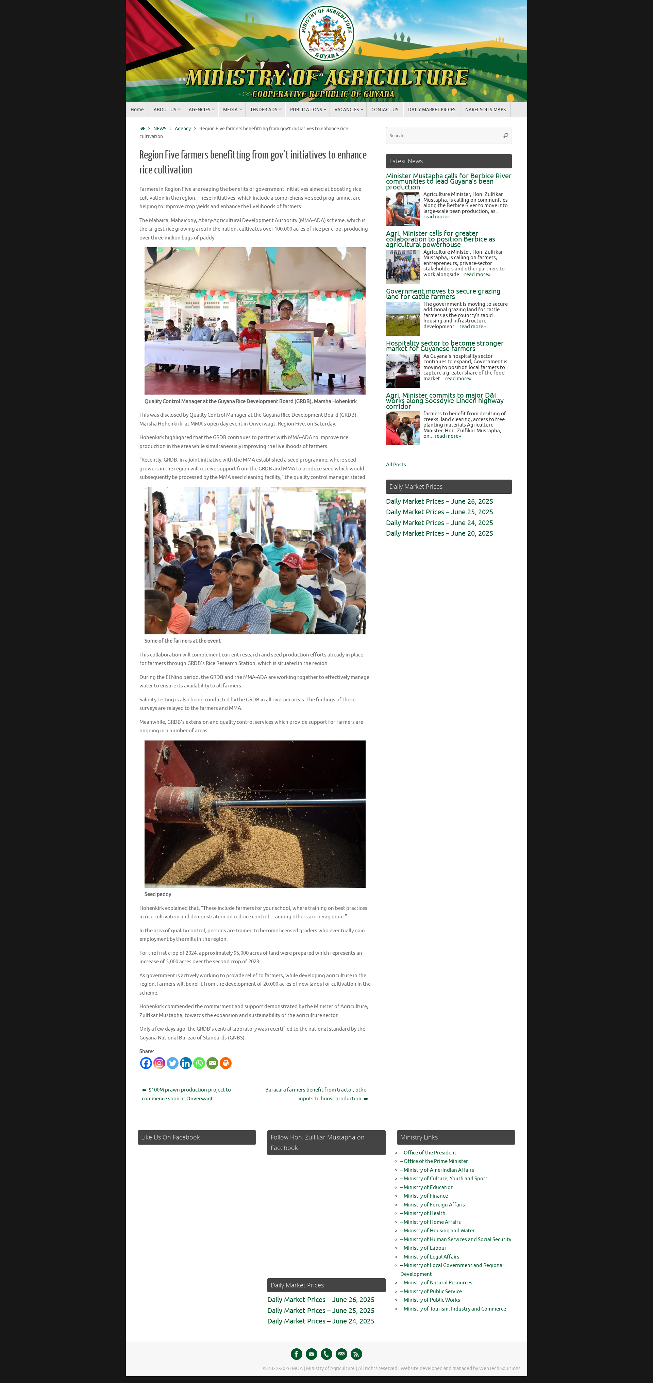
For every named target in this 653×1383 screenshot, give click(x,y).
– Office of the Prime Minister (434, 1161)
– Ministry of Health (423, 1213)
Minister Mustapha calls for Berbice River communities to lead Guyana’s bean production (449, 181)
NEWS (159, 129)
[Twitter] (173, 1063)
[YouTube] (311, 1354)
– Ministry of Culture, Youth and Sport (443, 1179)
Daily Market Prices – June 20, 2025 (439, 533)
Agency (183, 129)
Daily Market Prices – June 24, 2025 (439, 523)
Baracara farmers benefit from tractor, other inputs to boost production (316, 1094)
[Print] (226, 1063)
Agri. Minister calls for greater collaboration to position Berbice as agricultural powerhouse (440, 239)
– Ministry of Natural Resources (436, 1283)
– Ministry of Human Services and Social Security (455, 1239)
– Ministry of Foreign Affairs (432, 1205)
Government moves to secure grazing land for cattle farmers (443, 294)
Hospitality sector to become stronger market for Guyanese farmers (445, 346)
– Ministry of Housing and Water (437, 1231)
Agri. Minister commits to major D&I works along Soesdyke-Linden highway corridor (445, 401)
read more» (436, 217)
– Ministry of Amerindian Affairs (437, 1170)
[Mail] (341, 1354)
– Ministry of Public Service (431, 1291)
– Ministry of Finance (424, 1196)
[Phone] (326, 1354)
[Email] (212, 1063)
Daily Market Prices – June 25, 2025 (439, 512)
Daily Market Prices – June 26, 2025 (439, 501)
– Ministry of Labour (423, 1248)
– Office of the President (428, 1153)
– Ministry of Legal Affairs (429, 1257)
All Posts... (398, 465)
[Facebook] (146, 1063)
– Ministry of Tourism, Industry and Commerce (453, 1309)
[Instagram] (159, 1063)
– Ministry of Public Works (430, 1300)
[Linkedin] (186, 1063)
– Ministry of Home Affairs (430, 1222)
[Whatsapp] (199, 1063)
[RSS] (356, 1354)
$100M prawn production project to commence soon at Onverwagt (186, 1094)
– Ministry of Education (427, 1187)
